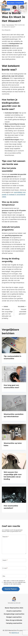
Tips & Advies (6, 9)
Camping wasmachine (14, 623)
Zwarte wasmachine (14, 611)
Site (4, 576)
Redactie (7, 30)
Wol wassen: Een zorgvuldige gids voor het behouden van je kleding (7, 312)
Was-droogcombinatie (14, 620)
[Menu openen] (26, 3)
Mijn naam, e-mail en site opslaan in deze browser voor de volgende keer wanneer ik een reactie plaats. (15, 582)
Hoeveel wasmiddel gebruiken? (22, 310)
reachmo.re (15, 632)
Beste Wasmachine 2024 (14, 608)
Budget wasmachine (14, 617)
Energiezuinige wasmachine (14, 614)
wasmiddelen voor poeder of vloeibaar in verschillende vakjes (14, 194)
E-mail (5, 568)
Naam (5, 560)
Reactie (6, 536)
